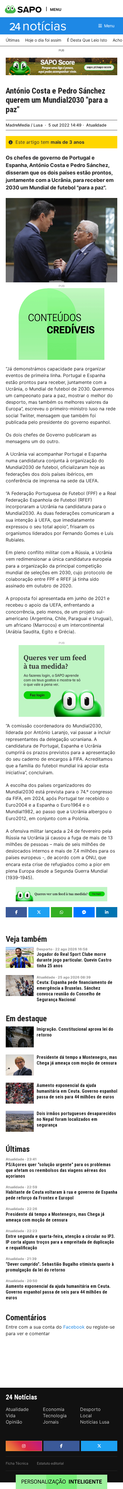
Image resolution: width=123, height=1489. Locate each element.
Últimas (18, 1149)
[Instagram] (24, 1446)
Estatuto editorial (50, 1463)
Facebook (74, 1327)
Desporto (44, 949)
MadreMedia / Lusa (24, 125)
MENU (55, 9)
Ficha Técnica (17, 1463)
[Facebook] (61, 1446)
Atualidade (96, 125)
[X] (99, 1446)
